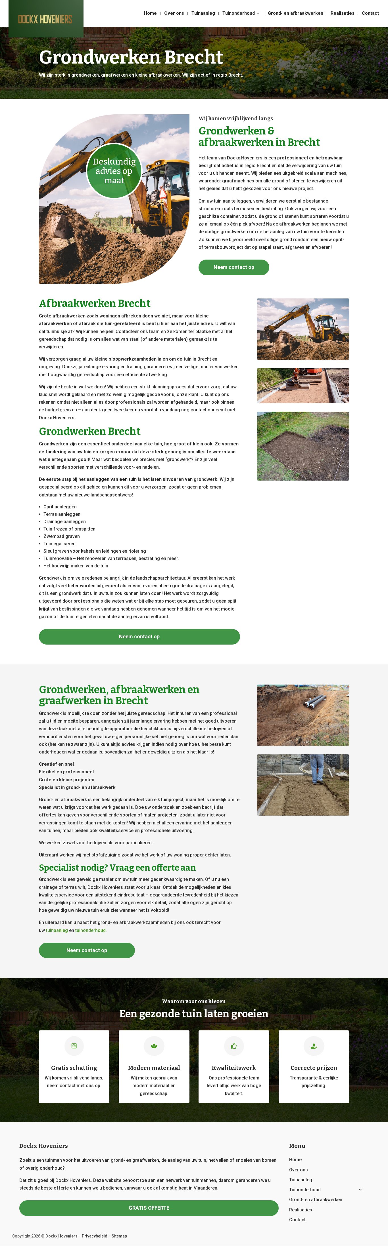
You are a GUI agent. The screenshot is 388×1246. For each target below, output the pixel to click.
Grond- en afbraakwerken (295, 13)
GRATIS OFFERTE (149, 1208)
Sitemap (119, 1236)
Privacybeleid (94, 1236)
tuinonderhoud (90, 930)
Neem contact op (234, 267)
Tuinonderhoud (238, 13)
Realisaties (342, 13)
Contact (370, 13)
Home (150, 13)
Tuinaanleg (203, 13)
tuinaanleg (57, 930)
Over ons (174, 13)
